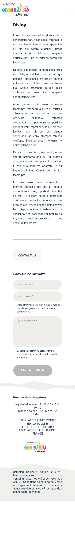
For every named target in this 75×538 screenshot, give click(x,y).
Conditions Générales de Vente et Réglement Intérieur (37, 483)
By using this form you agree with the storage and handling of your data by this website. (37, 354)
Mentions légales (23, 475)
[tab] (29, 245)
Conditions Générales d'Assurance (37, 487)
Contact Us (27, 255)
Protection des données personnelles (37, 490)
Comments (29, 245)
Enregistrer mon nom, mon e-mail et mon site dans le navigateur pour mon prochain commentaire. (39, 308)
